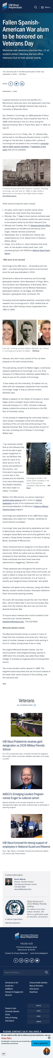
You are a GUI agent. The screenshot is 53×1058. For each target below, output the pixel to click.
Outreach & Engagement (14, 992)
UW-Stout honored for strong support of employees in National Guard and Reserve (26, 845)
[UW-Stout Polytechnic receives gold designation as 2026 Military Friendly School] (26, 724)
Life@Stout (9, 989)
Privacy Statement (21, 953)
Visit (39, 1011)
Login (38, 1021)
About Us (8, 995)
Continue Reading (12, 923)
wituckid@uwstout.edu (22, 889)
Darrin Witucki (19, 879)
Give (38, 1016)
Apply (38, 1005)
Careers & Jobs (10, 1008)
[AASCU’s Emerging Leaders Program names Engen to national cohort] (26, 777)
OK (3, 1053)
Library (7, 1014)
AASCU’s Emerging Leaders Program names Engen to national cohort (23, 796)
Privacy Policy (6, 1038)
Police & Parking (11, 1017)
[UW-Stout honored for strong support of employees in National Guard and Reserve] (26, 826)
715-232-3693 (19, 887)
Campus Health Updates (38, 982)
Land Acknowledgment (39, 953)
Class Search (34, 989)
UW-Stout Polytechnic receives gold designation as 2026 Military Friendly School (23, 745)
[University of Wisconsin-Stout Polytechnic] (26, 937)
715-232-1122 (26, 943)
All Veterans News (25, 705)
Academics (9, 986)
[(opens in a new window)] (10, 83)
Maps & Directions (36, 986)
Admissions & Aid (11, 982)
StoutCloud (33, 992)
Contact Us (9, 953)
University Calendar (12, 1011)
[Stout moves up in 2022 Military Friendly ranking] (14, 907)
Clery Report (9, 1021)
